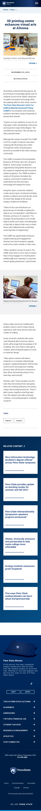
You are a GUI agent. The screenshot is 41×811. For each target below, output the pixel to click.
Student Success (12, 725)
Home (5, 10)
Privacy (6, 783)
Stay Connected (11, 742)
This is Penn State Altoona (16, 702)
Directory (26, 787)
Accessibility (31, 783)
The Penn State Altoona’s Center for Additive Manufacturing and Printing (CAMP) (18, 108)
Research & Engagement (15, 731)
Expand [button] (32, 63)
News (13, 10)
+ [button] (34, 701)
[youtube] (20, 683)
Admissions (9, 713)
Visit (13, 692)
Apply (27, 692)
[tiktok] (31, 683)
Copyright (17, 787)
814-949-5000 (22, 757)
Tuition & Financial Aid (14, 719)
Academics (8, 707)
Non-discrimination (18, 783)
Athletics (8, 736)
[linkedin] (25, 683)
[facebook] (9, 683)
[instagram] (15, 683)
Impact (8, 420)
